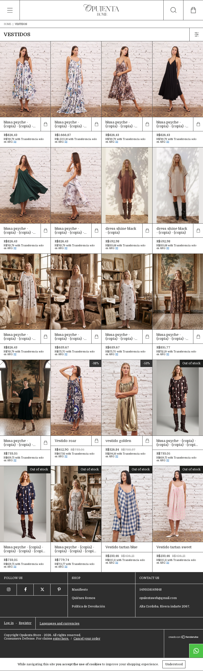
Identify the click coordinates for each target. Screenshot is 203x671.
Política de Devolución (88, 606)
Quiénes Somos (83, 598)
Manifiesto (80, 589)
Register (25, 623)
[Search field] (173, 10)
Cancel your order (87, 638)
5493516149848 (150, 589)
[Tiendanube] (183, 637)
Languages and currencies (59, 623)
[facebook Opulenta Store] (25, 589)
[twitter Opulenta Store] (42, 589)
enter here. (61, 638)
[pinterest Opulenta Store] (59, 589)
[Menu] (10, 10)
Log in (9, 623)
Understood (174, 664)
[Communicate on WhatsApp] (196, 651)
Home (7, 24)
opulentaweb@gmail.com (158, 598)
